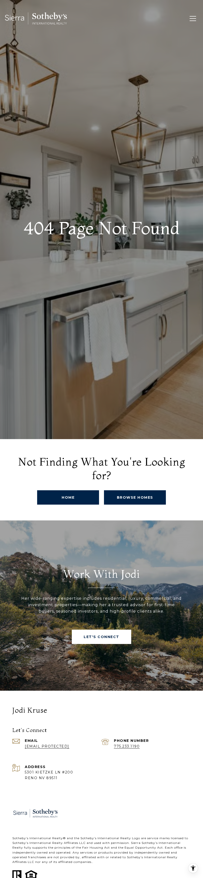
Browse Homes (135, 497)
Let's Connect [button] (101, 637)
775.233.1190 (127, 746)
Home (68, 497)
